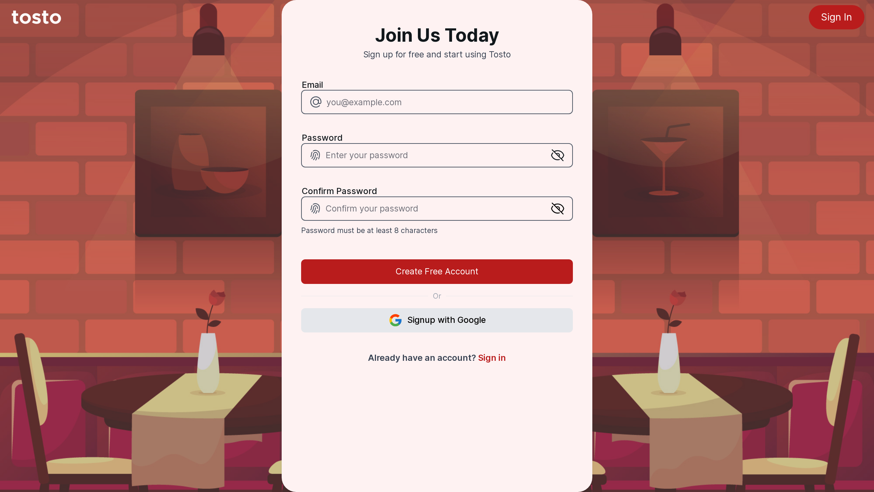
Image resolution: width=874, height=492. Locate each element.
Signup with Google (446, 320)
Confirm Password (339, 191)
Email (312, 85)
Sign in (492, 358)
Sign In (836, 17)
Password (322, 138)
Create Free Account (437, 271)
